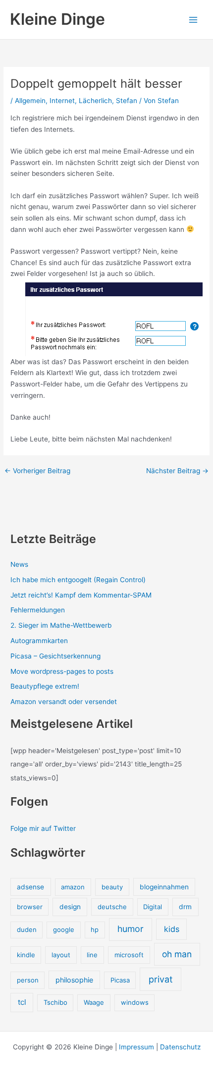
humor (130, 929)
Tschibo (55, 1002)
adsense (30, 887)
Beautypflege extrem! (44, 686)
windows (135, 1002)
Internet (62, 101)
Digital (152, 907)
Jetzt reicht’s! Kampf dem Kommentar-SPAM (81, 595)
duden (27, 929)
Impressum (136, 1047)
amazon (73, 887)
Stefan (126, 101)
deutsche (112, 907)
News (19, 564)
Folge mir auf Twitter (43, 828)
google (63, 929)
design (70, 907)
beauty (112, 887)
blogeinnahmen (164, 887)
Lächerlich (95, 101)
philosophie (74, 980)
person (28, 980)
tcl (22, 1002)
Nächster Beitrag (177, 471)
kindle (26, 955)
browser (30, 907)
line (92, 955)
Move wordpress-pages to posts (61, 671)
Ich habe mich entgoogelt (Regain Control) (78, 580)
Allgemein (30, 101)
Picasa (120, 980)
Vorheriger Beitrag (37, 471)
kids (171, 929)
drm (185, 907)
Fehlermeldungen (37, 610)
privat (161, 979)
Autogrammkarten (39, 641)
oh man (177, 954)
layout (61, 955)
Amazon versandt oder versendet (63, 702)
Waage (94, 1002)
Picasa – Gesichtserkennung (55, 656)
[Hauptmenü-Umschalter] (193, 19)
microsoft (129, 955)
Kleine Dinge (57, 19)
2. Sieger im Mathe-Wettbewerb (60, 625)
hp (95, 929)
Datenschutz (180, 1047)
